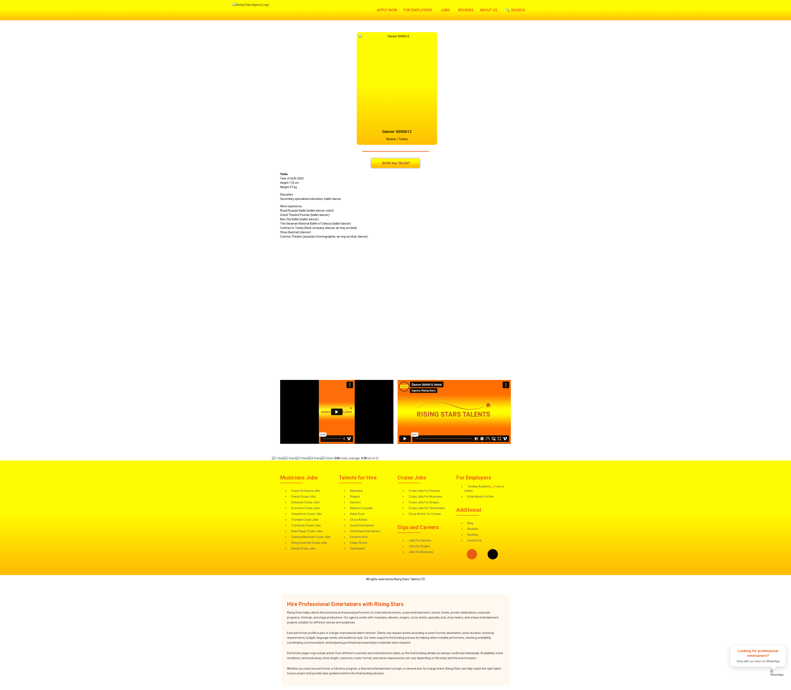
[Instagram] (472, 554)
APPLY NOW (387, 10)
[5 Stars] (327, 458)
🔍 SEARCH (515, 10)
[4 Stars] (314, 458)
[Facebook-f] (482, 554)
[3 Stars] (302, 458)
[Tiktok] (493, 554)
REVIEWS (466, 10)
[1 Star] (277, 458)
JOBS (445, 10)
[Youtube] (514, 554)
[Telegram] (503, 554)
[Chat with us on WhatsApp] (778, 677)
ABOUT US (488, 10)
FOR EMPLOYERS (417, 10)
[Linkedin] (461, 554)
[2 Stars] (289, 458)
